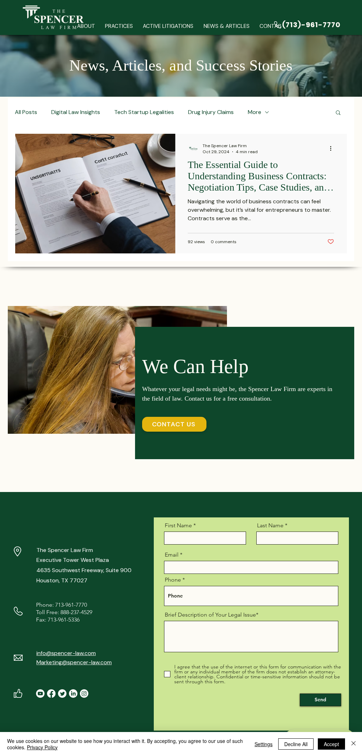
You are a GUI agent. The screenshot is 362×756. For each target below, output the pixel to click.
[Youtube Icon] (40, 693)
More (254, 112)
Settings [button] (264, 744)
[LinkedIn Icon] (73, 693)
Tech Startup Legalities (144, 112)
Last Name (270, 525)
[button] (118, 26)
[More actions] (333, 148)
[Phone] (278, 25)
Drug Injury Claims (211, 112)
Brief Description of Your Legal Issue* (211, 615)
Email (172, 555)
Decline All (296, 744)
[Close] (353, 744)
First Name (178, 525)
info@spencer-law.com (66, 653)
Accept (331, 744)
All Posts (26, 112)
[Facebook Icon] (51, 693)
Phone (173, 580)
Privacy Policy (42, 747)
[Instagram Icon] (84, 693)
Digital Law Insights (75, 112)
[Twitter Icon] (62, 693)
